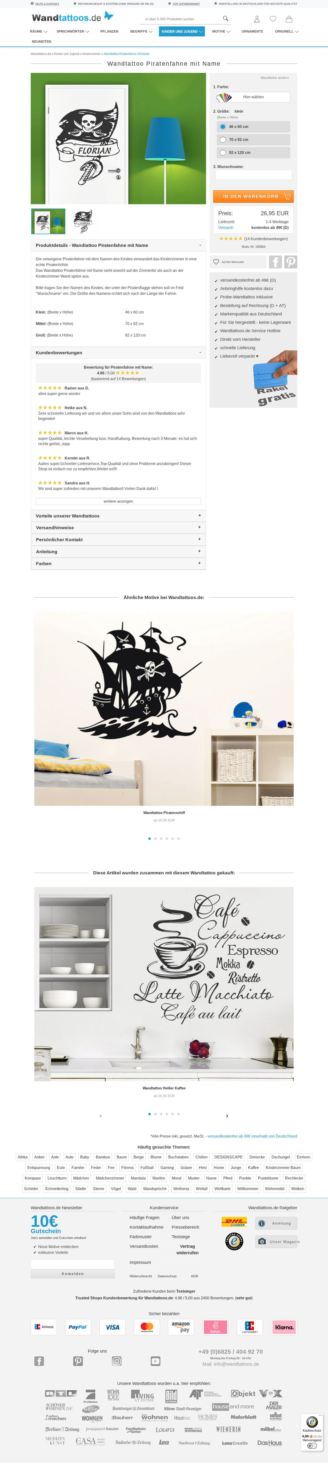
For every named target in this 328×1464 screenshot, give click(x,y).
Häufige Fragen (144, 1217)
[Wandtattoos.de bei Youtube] (155, 1361)
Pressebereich (185, 1227)
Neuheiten (41, 41)
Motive (218, 31)
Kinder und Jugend (180, 31)
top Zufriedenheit (186, 3)
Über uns (180, 1217)
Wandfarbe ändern (275, 78)
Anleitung (281, 1223)
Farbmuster (141, 1236)
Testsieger (185, 1291)
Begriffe (138, 31)
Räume (36, 31)
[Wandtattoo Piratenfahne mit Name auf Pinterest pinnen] (289, 262)
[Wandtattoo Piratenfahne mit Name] (118, 138)
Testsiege (181, 1236)
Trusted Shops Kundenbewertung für (124, 1298)
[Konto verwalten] (257, 19)
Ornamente (252, 31)
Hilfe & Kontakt (47, 3)
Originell (284, 31)
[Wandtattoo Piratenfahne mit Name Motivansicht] (83, 221)
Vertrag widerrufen (187, 1249)
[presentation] (101, 1116)
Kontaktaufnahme (145, 1227)
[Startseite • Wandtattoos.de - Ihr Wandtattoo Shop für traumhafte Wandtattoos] (73, 17)
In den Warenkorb (251, 196)
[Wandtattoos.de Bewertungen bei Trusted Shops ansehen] (234, 1249)
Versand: (225, 228)
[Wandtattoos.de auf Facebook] (39, 1361)
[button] (149, 838)
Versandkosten (144, 1246)
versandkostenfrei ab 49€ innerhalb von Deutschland (252, 1136)
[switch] (312, 1446)
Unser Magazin (283, 1242)
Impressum (140, 1262)
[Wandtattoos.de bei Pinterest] (78, 1361)
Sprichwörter (70, 31)
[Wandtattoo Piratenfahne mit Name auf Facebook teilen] (274, 262)
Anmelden (72, 1274)
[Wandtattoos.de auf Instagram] (116, 1361)
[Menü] (320, 1416)
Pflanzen (109, 31)
